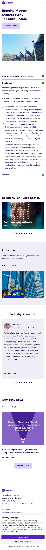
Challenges (7, 83)
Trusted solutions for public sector (17, 76)
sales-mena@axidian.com (11, 498)
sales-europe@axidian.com (12, 512)
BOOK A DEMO (11, 26)
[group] (23, 215)
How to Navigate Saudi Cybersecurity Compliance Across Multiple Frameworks (20, 451)
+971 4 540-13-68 (8, 501)
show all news (23, 466)
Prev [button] (4, 265)
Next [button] (14, 265)
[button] (14, 233)
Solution (5, 174)
